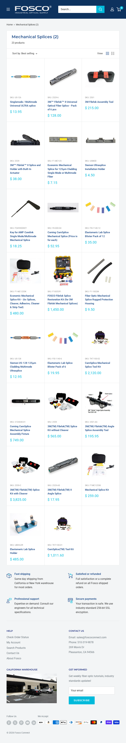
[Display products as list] (112, 53)
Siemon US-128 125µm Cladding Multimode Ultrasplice (23, 367)
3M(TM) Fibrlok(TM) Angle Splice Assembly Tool (99, 428)
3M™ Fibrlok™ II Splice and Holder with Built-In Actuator (25, 169)
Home (10, 24)
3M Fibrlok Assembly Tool (99, 101)
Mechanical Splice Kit (97, 489)
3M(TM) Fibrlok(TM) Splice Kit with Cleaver (25, 491)
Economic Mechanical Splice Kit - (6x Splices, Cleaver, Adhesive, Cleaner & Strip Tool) (24, 301)
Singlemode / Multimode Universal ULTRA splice (23, 103)
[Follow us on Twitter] (15, 722)
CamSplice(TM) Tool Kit (61, 549)
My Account (13, 642)
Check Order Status (18, 637)
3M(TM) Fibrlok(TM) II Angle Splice (60, 491)
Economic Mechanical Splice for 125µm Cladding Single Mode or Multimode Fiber (62, 171)
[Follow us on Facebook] (9, 722)
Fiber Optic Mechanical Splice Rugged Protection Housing (99, 299)
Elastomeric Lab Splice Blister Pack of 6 (60, 365)
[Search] (100, 9)
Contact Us (13, 653)
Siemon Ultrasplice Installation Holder (95, 167)
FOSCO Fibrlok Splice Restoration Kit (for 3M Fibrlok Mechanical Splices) (63, 299)
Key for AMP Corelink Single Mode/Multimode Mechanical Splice (23, 236)
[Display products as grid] (107, 53)
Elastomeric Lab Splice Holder (22, 551)
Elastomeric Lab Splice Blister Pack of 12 (97, 234)
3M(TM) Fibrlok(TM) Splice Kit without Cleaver (62, 428)
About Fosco (14, 658)
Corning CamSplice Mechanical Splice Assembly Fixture (20, 430)
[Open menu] (8, 9)
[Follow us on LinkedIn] (34, 722)
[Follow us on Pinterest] (21, 722)
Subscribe (82, 700)
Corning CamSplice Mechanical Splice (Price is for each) (62, 236)
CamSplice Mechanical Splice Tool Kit (97, 365)
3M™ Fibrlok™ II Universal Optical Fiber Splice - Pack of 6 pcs (62, 105)
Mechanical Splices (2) (27, 24)
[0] (119, 9)
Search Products (16, 647)
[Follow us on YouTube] (27, 722)
